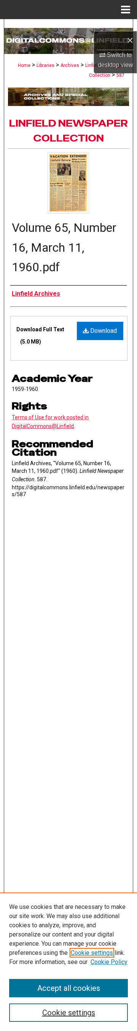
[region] (68, 962)
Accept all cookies (68, 988)
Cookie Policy (109, 962)
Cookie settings (92, 952)
